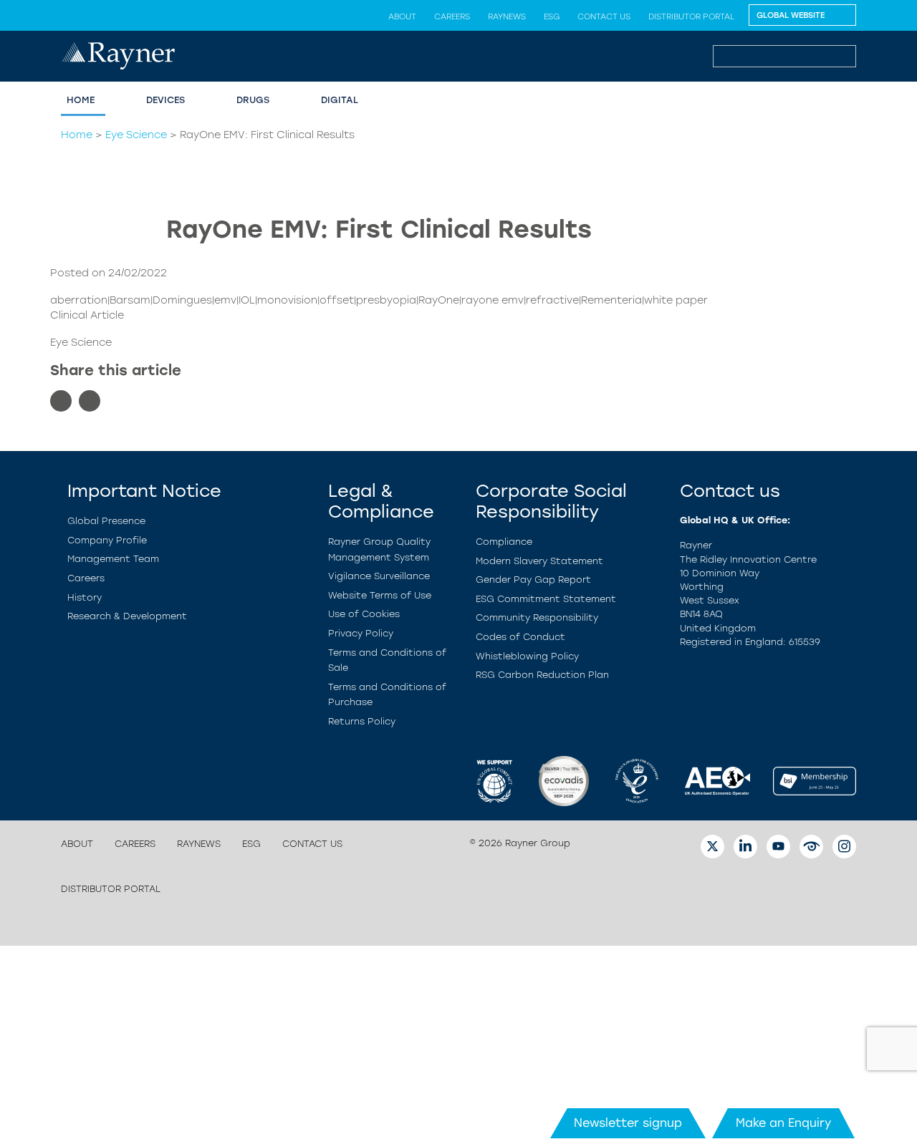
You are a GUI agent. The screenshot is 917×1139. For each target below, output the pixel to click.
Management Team (113, 558)
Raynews (507, 16)
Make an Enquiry (783, 1123)
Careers (452, 16)
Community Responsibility (537, 617)
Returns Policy (361, 721)
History (84, 597)
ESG (552, 16)
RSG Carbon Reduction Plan (542, 674)
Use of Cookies (364, 614)
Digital (339, 99)
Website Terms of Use (379, 595)
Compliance (504, 541)
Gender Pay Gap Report (533, 579)
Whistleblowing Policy (527, 656)
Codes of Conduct (520, 636)
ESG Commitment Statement (546, 598)
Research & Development (127, 616)
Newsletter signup (628, 1123)
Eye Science (136, 134)
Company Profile (107, 540)
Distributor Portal (691, 16)
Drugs (252, 99)
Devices (165, 99)
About (402, 16)
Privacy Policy (360, 633)
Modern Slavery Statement (539, 561)
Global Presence (106, 520)
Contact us (603, 16)
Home (81, 99)
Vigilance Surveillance (379, 576)
